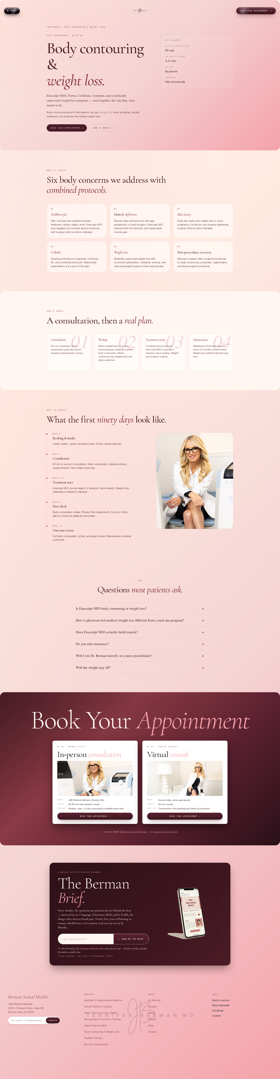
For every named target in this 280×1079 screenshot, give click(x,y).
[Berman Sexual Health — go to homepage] (140, 10)
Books (151, 1012)
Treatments (54, 27)
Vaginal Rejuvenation (95, 1025)
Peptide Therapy (93, 1038)
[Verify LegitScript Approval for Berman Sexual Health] (138, 1067)
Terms (249, 1067)
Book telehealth (221, 1005)
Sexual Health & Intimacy (98, 1006)
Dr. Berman (154, 1000)
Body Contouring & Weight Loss (101, 1031)
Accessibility (263, 1067)
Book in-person (221, 1000)
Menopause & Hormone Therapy (102, 1019)
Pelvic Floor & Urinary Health (100, 1012)
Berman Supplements (96, 1044)
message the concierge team (165, 831)
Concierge (217, 1010)
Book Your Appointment (256, 11)
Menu (13, 11)
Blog (150, 1025)
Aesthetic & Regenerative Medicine (103, 1000)
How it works (102, 128)
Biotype (152, 1006)
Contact (152, 1031)
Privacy (238, 1067)
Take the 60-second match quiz (133, 831)
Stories (152, 1019)
